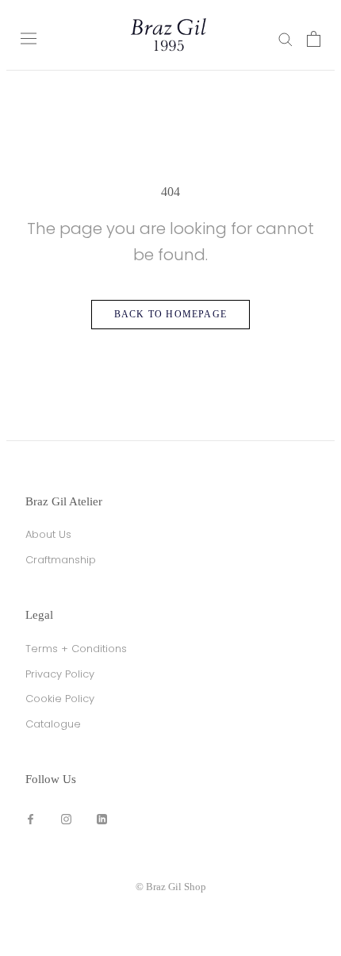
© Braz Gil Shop (171, 887)
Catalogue (53, 723)
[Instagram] (66, 818)
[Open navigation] (28, 38)
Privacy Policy (59, 673)
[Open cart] (313, 39)
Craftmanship (60, 559)
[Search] (285, 38)
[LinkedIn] (102, 818)
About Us (48, 534)
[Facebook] (30, 818)
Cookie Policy (59, 698)
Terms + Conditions (76, 648)
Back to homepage (170, 314)
